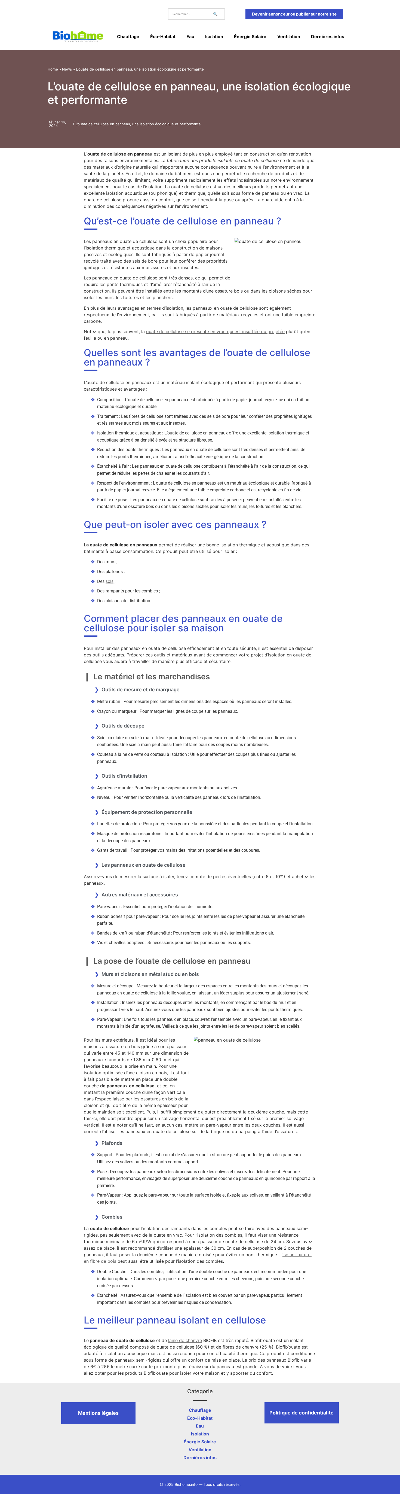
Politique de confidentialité (301, 1413)
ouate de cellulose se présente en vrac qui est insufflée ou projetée (215, 331)
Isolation (214, 36)
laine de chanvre (185, 1340)
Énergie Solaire (250, 36)
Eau (190, 36)
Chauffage (128, 36)
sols (109, 581)
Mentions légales (98, 1413)
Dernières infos (327, 36)
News (67, 69)
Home (53, 69)
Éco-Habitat (163, 36)
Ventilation (288, 36)
